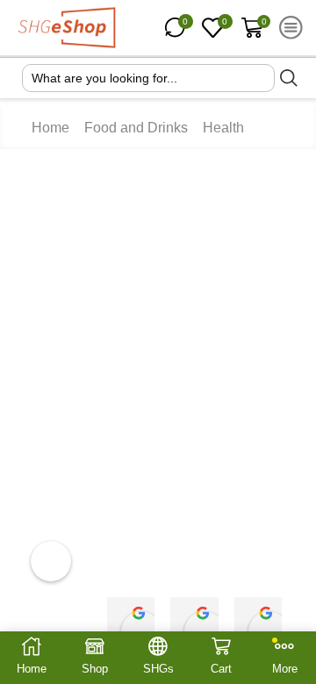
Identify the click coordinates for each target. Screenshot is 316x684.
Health (229, 128)
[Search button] (289, 78)
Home (50, 128)
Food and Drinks (138, 128)
